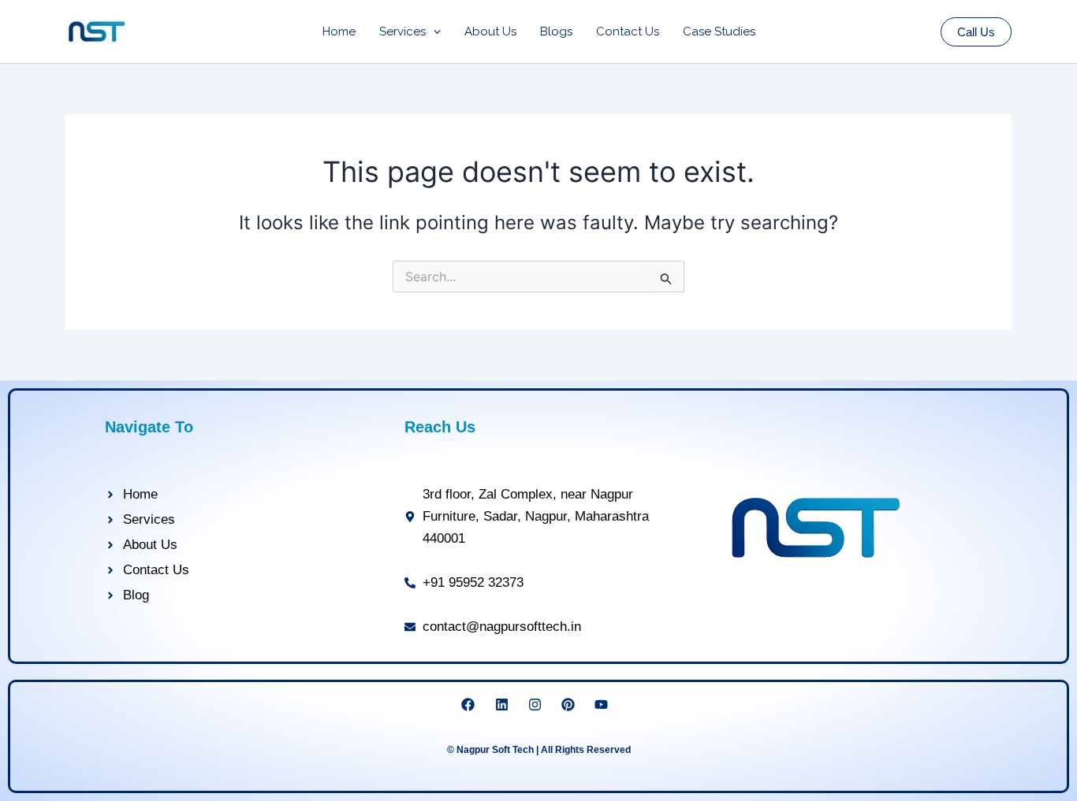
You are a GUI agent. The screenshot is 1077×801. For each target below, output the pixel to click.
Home (339, 31)
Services (402, 31)
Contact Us (627, 31)
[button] (433, 31)
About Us (490, 31)
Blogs (556, 31)
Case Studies (719, 31)
